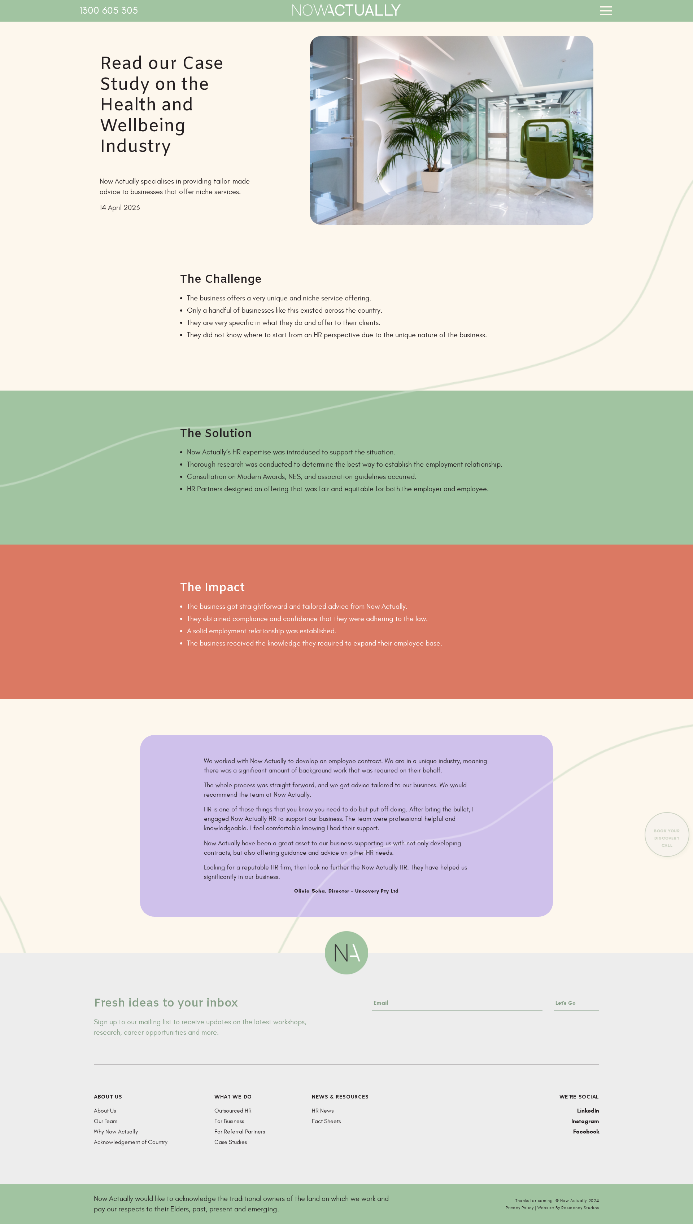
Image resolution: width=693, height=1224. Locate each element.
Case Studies (230, 1142)
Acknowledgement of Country (130, 1142)
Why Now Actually (116, 1131)
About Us (105, 1111)
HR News (323, 1111)
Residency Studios (580, 1207)
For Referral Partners (239, 1131)
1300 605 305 (108, 11)
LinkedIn (588, 1110)
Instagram (585, 1121)
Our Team (105, 1121)
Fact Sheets (326, 1121)
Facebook (586, 1131)
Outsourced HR (233, 1111)
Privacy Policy (519, 1207)
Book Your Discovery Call (667, 838)
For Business (229, 1121)
